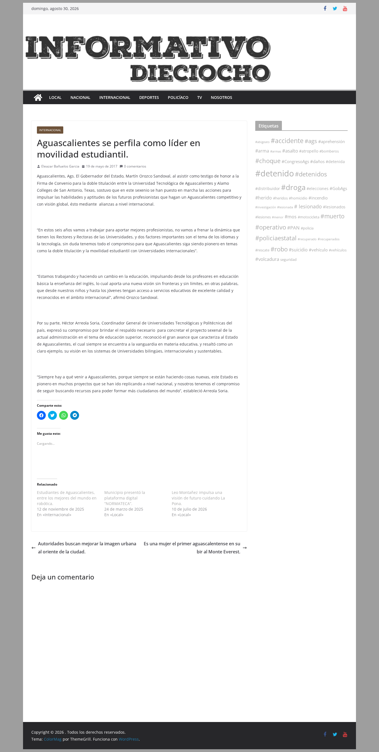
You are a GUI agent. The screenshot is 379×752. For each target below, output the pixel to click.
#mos (291, 217)
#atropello (308, 151)
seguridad (288, 259)
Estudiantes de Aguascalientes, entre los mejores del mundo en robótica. (67, 498)
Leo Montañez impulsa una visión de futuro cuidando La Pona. (198, 498)
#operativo (270, 227)
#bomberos (329, 151)
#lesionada (285, 207)
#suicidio (298, 249)
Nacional (80, 97)
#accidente (287, 140)
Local (55, 97)
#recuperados (329, 239)
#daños (317, 161)
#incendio (318, 198)
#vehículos (338, 250)
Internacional (114, 97)
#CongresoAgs (295, 161)
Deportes (149, 97)
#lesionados (334, 206)
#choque (268, 161)
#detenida (335, 161)
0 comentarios (135, 166)
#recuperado (307, 239)
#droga (293, 187)
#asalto (290, 151)
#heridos (280, 198)
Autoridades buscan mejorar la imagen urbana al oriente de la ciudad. (87, 548)
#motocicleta (308, 216)
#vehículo (318, 250)
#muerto (332, 216)
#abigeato (262, 142)
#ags (311, 141)
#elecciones (318, 188)
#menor (278, 217)
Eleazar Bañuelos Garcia (60, 166)
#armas (275, 151)
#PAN (293, 227)
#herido (263, 197)
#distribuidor (267, 188)
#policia (307, 228)
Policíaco (178, 97)
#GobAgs (338, 188)
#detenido (274, 173)
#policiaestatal (276, 238)
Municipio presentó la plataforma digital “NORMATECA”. (124, 498)
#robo (279, 249)
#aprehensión (331, 141)
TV (199, 97)
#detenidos (311, 174)
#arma (262, 151)
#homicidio (298, 198)
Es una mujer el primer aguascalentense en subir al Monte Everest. (192, 548)
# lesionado (308, 206)
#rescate (262, 250)
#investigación (265, 207)
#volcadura (267, 259)
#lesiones (263, 216)
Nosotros (221, 97)
